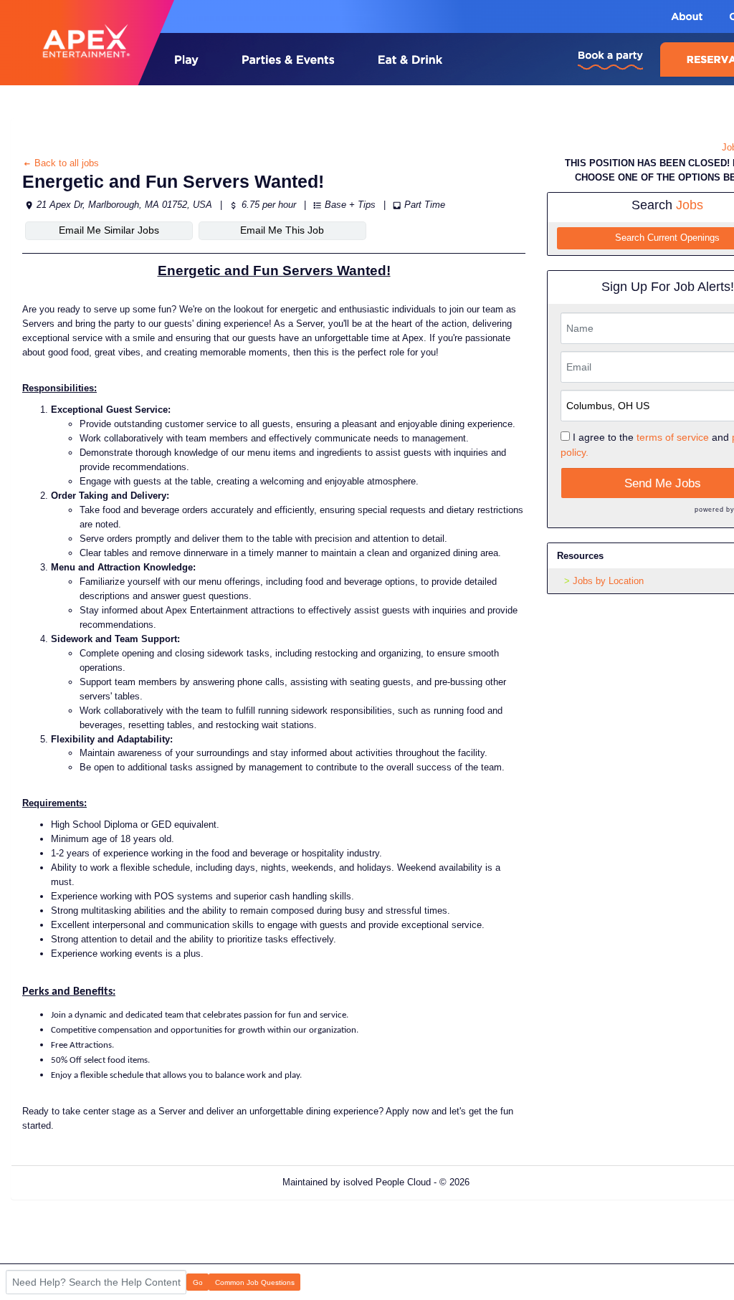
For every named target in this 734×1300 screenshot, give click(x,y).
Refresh (511, 1182)
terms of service (673, 437)
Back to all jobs (65, 163)
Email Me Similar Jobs (109, 230)
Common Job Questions (255, 1282)
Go (198, 1282)
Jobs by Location (608, 580)
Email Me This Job (282, 230)
